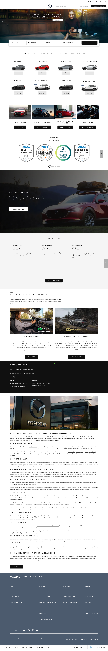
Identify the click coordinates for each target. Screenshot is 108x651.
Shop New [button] (20, 127)
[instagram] (33, 630)
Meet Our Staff (90, 602)
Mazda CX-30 (63, 448)
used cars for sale (16, 462)
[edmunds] (24, 630)
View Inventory (89, 43)
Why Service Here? (91, 613)
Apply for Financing (70, 596)
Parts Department (45, 608)
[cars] (15, 630)
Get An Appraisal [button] (88, 127)
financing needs (36, 495)
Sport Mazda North (93, 637)
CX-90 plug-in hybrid (90, 452)
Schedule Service (45, 596)
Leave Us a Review (91, 608)
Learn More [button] (31, 356)
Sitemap (30, 638)
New (10, 6)
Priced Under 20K (16, 602)
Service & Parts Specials (47, 602)
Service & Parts (31, 6)
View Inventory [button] (76, 356)
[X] (11, 630)
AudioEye (45, 638)
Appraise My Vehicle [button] (19, 209)
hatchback (24, 454)
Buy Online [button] (84, 6)
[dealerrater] (20, 630)
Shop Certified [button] (65, 127)
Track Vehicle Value (46, 619)
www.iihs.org (90, 347)
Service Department (46, 591)
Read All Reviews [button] (54, 280)
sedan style (32, 454)
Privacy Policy (13, 638)
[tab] (29, 54)
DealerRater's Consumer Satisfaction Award (48, 526)
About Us (88, 591)
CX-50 (73, 448)
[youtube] (37, 630)
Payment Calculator (70, 602)
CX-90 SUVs (84, 448)
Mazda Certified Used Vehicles (20, 608)
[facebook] (28, 630)
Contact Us (89, 596)
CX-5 (69, 448)
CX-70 (77, 448)
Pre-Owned (19, 6)
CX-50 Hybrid (71, 452)
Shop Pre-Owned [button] (43, 127)
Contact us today (54, 558)
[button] (105, 1)
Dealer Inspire (94, 639)
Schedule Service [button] (99, 6)
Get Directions (16, 373)
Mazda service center (27, 472)
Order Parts (43, 613)
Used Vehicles (15, 596)
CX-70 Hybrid (79, 452)
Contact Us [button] (17, 566)
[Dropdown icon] (96, 1)
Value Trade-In (68, 608)
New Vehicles (14, 591)
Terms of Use (37, 638)
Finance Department (70, 591)
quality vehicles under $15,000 (29, 517)
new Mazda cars (33, 447)
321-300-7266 (30, 373)
